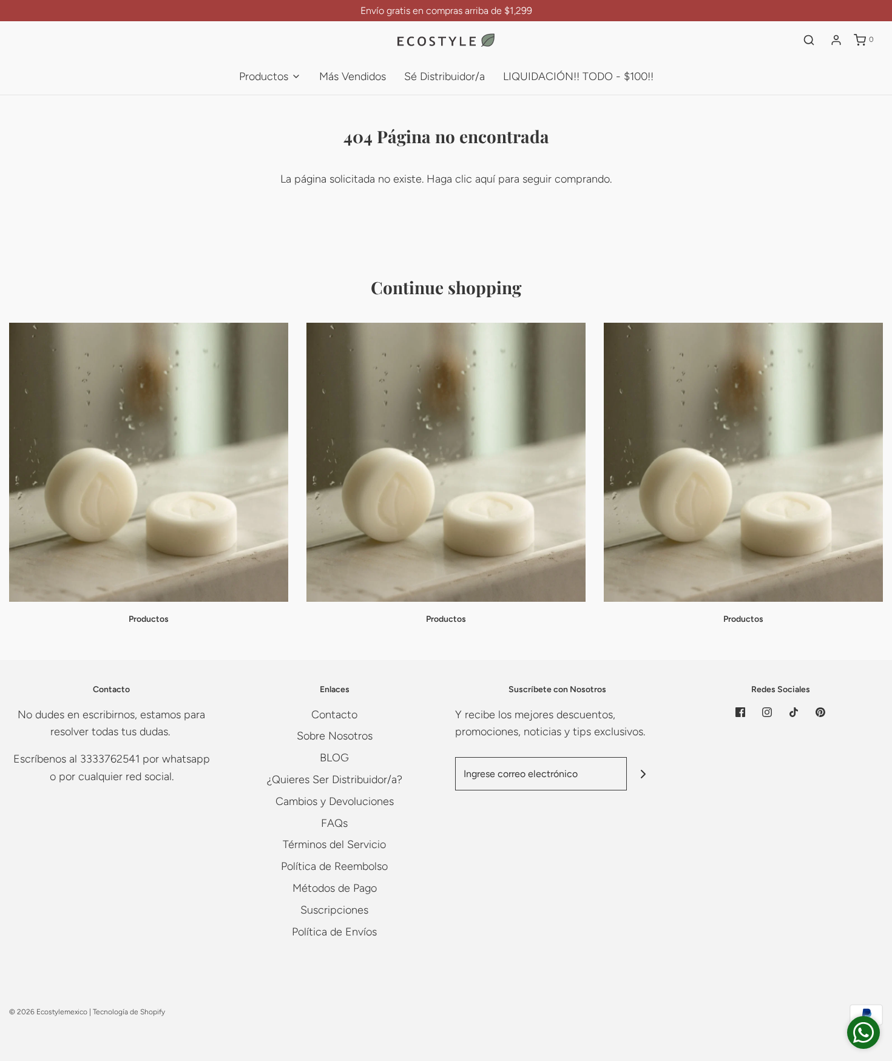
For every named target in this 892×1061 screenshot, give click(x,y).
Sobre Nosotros (335, 736)
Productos (149, 619)
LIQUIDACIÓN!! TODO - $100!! (578, 76)
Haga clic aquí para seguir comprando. (519, 179)
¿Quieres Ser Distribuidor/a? (334, 779)
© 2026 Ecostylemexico (48, 1012)
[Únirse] (643, 773)
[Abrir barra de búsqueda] (809, 40)
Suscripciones (334, 910)
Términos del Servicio (334, 844)
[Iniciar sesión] (836, 40)
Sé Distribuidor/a (444, 76)
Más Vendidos (352, 76)
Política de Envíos (334, 931)
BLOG (334, 757)
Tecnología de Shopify (129, 1012)
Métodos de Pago (334, 888)
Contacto (334, 714)
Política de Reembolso (334, 866)
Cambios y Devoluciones (334, 801)
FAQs (334, 823)
